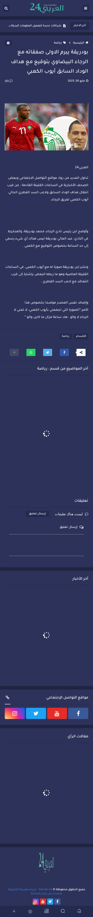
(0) (7, 81)
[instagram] (15, 713)
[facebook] (78, 713)
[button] (64, 352)
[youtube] (57, 713)
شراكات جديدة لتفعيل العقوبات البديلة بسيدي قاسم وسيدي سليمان (34, 26)
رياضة (58, 43)
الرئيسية (78, 43)
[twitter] (36, 713)
